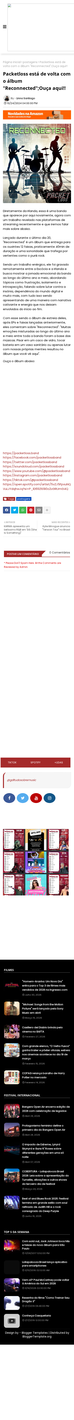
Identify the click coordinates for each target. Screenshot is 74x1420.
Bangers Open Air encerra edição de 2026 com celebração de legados (46, 1109)
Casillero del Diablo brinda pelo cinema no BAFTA (42, 1029)
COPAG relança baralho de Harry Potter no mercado (43, 1075)
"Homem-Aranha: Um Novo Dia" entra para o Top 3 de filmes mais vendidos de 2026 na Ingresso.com (44, 986)
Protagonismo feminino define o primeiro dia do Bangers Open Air (43, 1128)
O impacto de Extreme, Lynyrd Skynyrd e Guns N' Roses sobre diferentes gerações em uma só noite (43, 1151)
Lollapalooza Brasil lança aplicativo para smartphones (44, 1263)
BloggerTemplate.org (37, 1336)
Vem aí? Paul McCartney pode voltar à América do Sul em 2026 (45, 1281)
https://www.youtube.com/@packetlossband (36, 471)
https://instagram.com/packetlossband (32, 475)
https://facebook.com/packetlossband (32, 457)
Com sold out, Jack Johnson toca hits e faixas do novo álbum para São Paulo (46, 1245)
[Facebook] (6, 510)
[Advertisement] (37, 680)
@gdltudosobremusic (21, 780)
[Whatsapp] (22, 510)
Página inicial (12, 62)
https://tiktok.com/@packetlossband (30, 480)
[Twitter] (14, 510)
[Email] (38, 510)
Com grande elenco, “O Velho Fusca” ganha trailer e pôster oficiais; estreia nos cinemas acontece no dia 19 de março (46, 1052)
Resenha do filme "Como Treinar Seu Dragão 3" (45, 1299)
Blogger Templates (35, 1333)
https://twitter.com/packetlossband (30, 462)
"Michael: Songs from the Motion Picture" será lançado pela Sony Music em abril (42, 1009)
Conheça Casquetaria (36, 1315)
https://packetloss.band (21, 453)
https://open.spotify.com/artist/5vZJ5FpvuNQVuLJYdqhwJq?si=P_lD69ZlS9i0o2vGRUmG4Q (37, 486)
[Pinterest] (30, 510)
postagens (30, 62)
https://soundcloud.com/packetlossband (33, 466)
